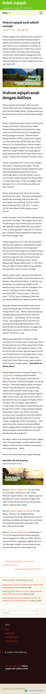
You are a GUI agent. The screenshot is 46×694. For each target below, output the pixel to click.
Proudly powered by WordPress (15, 689)
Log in (7, 629)
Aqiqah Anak (24, 30)
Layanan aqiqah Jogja (18, 532)
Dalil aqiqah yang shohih (29, 568)
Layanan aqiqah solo (18, 489)
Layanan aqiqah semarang (20, 511)
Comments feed (11, 637)
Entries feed (10, 633)
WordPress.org (11, 641)
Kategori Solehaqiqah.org (17, 652)
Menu (5, 13)
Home (7, 666)
